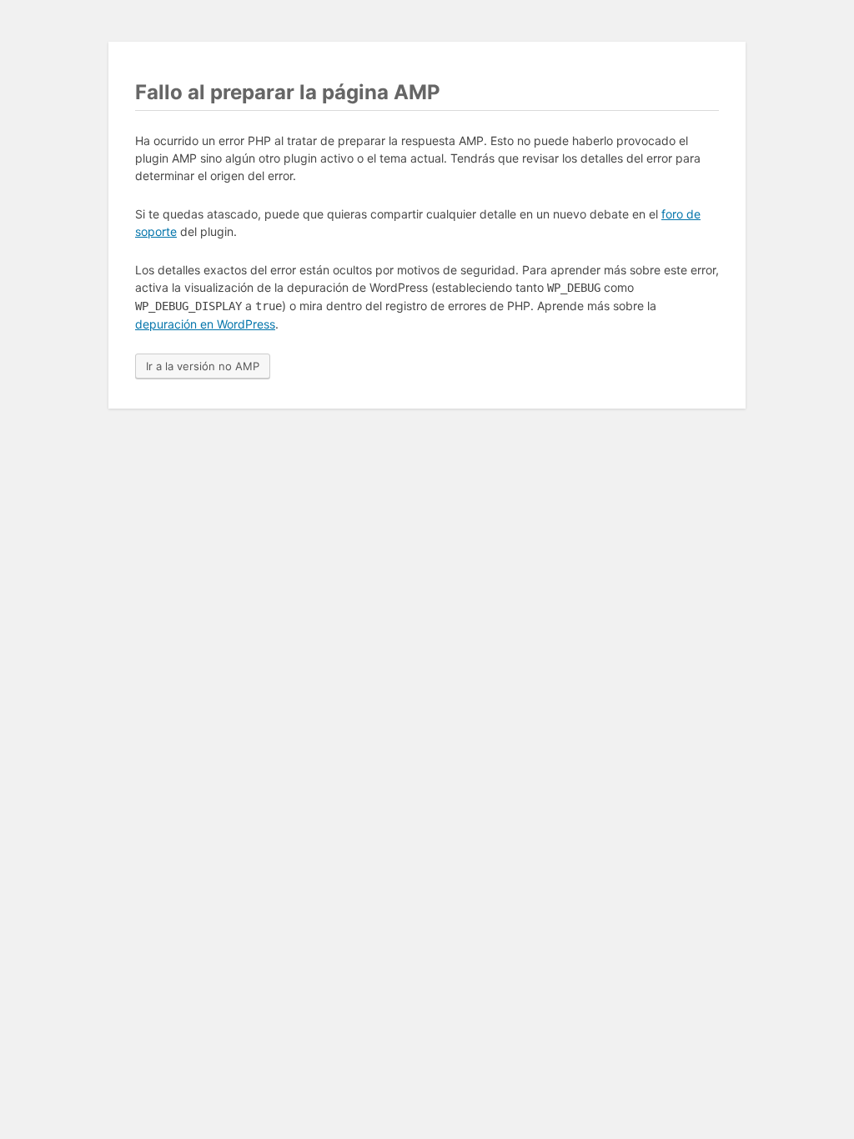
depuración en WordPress (205, 324)
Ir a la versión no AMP (202, 366)
